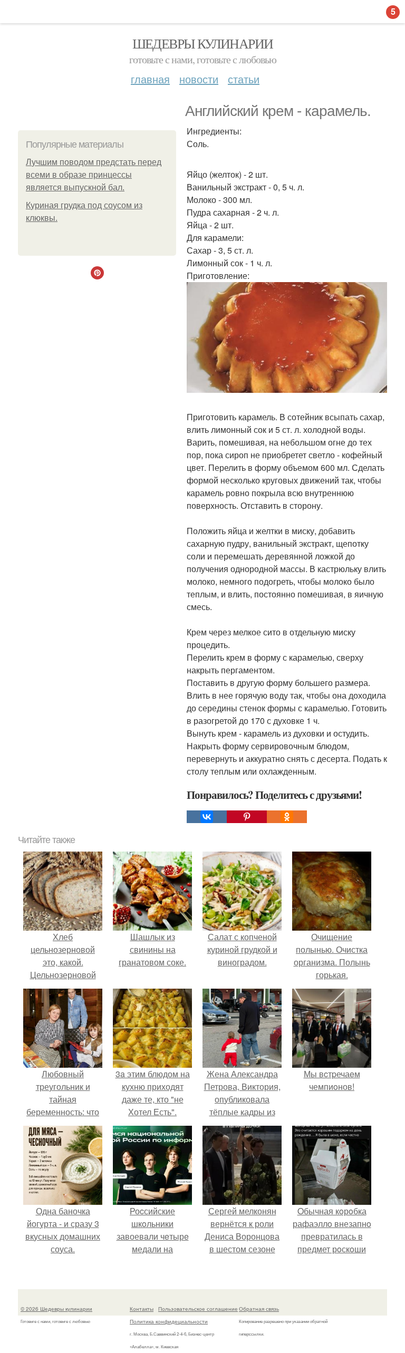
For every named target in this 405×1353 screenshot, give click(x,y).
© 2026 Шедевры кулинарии (56, 1308)
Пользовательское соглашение (198, 1308)
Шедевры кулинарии (202, 43)
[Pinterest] (247, 816)
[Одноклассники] (287, 816)
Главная (150, 78)
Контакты (141, 1308)
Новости (198, 78)
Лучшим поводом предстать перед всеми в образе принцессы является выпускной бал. (93, 175)
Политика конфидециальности (169, 1321)
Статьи (243, 78)
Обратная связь (259, 1308)
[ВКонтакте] (207, 816)
